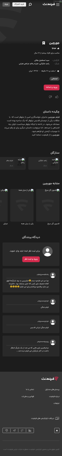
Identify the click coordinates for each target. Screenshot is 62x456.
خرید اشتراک (19, 4)
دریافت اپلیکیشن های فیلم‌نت (42, 418)
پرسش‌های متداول (52, 389)
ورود (6, 4)
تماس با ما (30, 389)
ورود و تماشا (51, 87)
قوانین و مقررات (28, 396)
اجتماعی (54, 78)
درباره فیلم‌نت (54, 396)
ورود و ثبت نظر (31, 259)
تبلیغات (56, 403)
